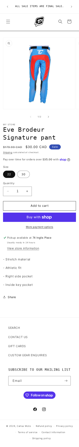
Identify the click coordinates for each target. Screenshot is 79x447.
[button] (8, 21)
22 (9, 174)
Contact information (53, 432)
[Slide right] (48, 116)
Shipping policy (41, 438)
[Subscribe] (66, 380)
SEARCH (14, 327)
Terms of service (27, 432)
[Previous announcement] (7, 6)
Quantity (8, 183)
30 (23, 174)
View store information (23, 248)
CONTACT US (18, 337)
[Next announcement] (71, 6)
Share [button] (12, 297)
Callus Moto (24, 426)
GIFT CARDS (17, 346)
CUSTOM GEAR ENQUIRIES (27, 355)
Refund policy (44, 426)
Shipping (7, 152)
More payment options (39, 226)
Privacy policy (64, 426)
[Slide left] (30, 116)
